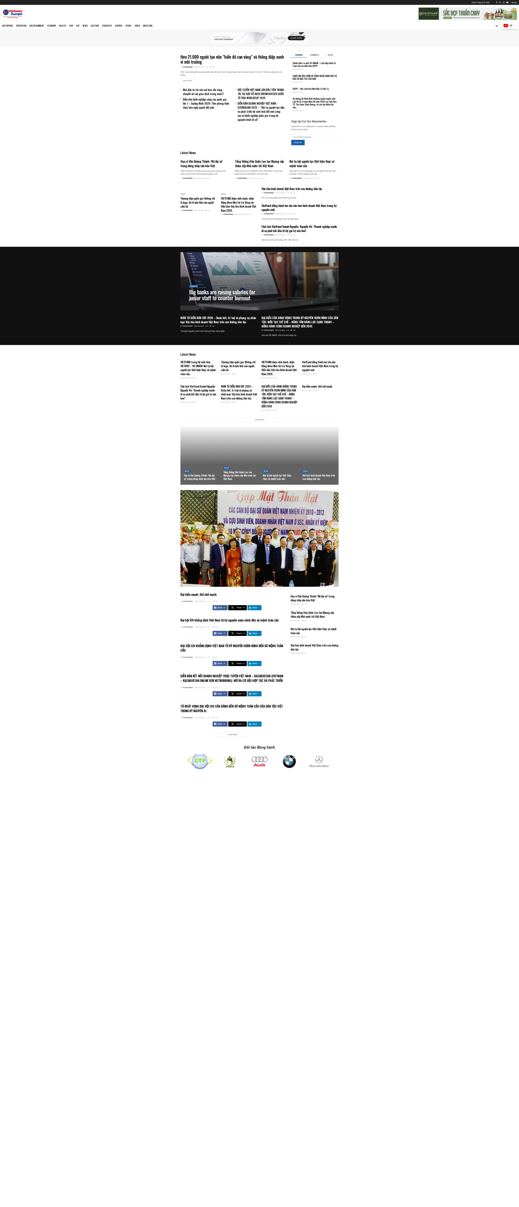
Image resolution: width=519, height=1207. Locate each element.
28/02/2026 (201, 627)
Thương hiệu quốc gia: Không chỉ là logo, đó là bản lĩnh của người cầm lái (197, 202)
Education (21, 25)
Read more (189, 80)
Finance (193, 286)
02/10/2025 (200, 67)
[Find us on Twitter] (500, 2)
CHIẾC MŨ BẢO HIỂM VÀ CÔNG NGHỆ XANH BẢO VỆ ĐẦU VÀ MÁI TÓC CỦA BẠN (315, 77)
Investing (148, 25)
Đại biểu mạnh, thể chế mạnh (317, 386)
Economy (51, 25)
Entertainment (36, 25)
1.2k (208, 178)
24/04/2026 (200, 178)
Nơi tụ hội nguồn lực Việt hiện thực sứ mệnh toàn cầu (312, 163)
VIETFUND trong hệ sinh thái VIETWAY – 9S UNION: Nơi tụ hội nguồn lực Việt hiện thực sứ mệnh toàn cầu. (198, 368)
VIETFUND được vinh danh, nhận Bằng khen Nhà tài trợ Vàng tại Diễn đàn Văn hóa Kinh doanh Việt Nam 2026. (238, 204)
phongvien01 (188, 67)
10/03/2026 (307, 390)
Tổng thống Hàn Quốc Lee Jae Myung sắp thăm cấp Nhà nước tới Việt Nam (259, 163)
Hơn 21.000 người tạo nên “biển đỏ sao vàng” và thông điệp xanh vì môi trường (232, 59)
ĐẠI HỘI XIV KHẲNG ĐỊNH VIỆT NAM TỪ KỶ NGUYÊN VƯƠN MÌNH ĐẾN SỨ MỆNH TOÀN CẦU (231, 648)
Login (515, 2)
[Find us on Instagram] (504, 2)
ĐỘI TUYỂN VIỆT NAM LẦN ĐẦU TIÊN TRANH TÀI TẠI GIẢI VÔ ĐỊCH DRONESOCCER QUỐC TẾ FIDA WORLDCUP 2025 (261, 94)
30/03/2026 (200, 210)
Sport (128, 25)
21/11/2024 (206, 304)
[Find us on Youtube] (507, 2)
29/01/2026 (201, 687)
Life (78, 25)
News (85, 25)
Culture (95, 25)
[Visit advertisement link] (259, 38)
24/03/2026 (200, 326)
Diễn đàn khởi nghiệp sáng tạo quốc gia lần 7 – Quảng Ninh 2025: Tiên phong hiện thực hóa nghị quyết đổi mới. (206, 103)
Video (137, 25)
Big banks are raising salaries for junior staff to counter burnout (222, 295)
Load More (259, 420)
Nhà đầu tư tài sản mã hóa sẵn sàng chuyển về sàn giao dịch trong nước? (203, 92)
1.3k (212, 67)
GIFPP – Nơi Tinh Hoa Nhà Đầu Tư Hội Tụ (311, 88)
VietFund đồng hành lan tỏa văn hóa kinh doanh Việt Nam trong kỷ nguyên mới (299, 207)
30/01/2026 (201, 657)
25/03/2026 (240, 214)
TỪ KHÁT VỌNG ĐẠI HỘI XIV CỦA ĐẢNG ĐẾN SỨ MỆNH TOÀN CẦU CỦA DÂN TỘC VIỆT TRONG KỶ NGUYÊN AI (231, 708)
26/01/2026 (201, 718)
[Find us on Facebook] (496, 2)
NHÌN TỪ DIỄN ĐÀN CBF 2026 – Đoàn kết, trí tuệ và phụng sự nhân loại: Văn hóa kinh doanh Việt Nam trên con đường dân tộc (218, 320)
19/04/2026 (254, 178)
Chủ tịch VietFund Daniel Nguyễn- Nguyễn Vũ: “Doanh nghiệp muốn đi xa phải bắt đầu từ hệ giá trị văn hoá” (299, 228)
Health (62, 25)
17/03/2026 (281, 330)
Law (71, 25)
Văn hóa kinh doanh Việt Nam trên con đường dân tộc (292, 188)
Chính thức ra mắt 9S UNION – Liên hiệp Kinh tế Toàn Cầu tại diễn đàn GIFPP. (314, 64)
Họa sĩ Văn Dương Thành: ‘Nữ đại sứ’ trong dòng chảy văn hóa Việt (201, 163)
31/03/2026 (309, 178)
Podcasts (107, 25)
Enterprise (7, 25)
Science (118, 25)
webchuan (196, 304)
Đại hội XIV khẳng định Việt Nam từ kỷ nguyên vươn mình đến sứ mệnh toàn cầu (229, 620)
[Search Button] (497, 25)
